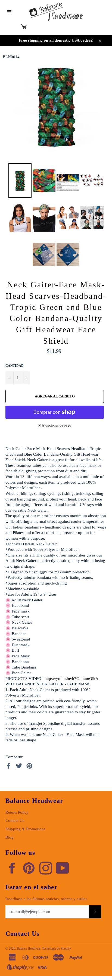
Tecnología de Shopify (56, 948)
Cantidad (14, 366)
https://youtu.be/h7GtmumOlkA (71, 678)
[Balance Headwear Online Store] (56, 12)
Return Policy (17, 812)
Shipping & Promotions (25, 829)
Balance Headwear (29, 948)
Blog (9, 837)
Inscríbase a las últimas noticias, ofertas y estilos (46, 899)
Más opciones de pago (54, 425)
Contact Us (14, 820)
